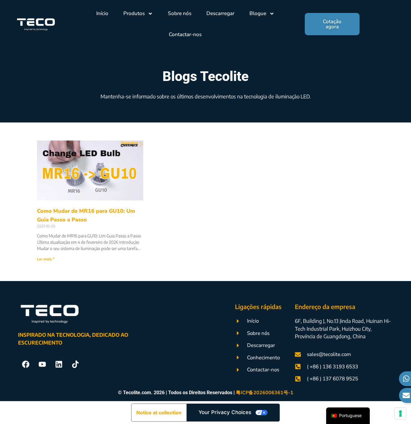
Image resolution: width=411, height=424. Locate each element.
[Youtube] (42, 364)
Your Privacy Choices (225, 412)
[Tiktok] (75, 364)
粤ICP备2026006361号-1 (264, 392)
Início (102, 13)
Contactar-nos (185, 34)
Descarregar (220, 13)
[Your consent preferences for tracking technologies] (400, 413)
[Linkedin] (58, 364)
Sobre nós (179, 13)
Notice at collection (158, 413)
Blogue (257, 13)
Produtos (134, 13)
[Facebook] (25, 364)
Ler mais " (45, 259)
